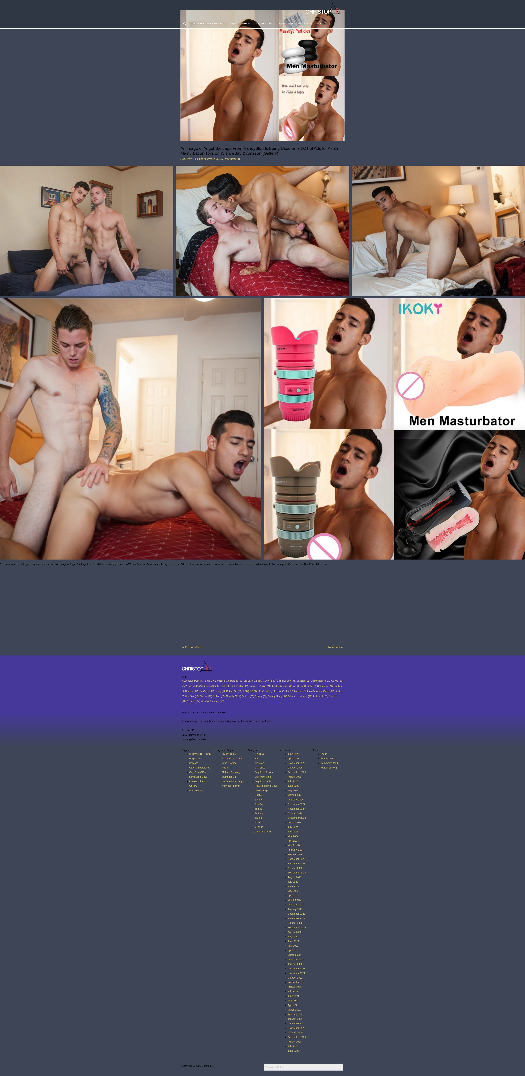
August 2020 (294, 1041)
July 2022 (293, 936)
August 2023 (294, 877)
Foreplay (241, 686)
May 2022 (293, 945)
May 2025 (293, 790)
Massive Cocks (283, 691)
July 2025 (293, 781)
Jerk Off (235, 691)
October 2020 (295, 1032)
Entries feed (327, 758)
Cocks (337, 680)
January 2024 (295, 854)
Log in (323, 754)
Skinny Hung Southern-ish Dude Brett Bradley (232, 759)
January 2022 (295, 964)
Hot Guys (206, 691)
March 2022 (294, 955)
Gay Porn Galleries (240, 23)
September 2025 (297, 772)
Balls (209, 681)
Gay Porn (268, 685)
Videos (206, 701)
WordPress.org (328, 767)
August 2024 (294, 822)
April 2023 (293, 895)
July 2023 (293, 881)
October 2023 (295, 868)
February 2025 (296, 799)
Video (258, 822)
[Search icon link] (184, 23)
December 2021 (296, 968)
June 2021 (293, 996)
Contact (321, 23)
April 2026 (293, 758)
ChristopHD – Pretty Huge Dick (208, 23)
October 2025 (295, 767)
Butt (291, 680)
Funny (254, 686)
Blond (281, 681)
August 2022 (294, 932)
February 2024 (296, 849)
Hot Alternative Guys (210, 159)
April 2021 (293, 1005)
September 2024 (297, 817)
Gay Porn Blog (190, 159)
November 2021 (296, 973)
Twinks (258, 817)
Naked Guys (324, 691)
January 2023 (295, 909)
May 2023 (293, 891)
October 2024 (295, 813)
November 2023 (296, 863)
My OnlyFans (305, 23)
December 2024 (296, 804)
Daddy (218, 686)
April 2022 (293, 950)
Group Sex (325, 686)
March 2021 (294, 1009)
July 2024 (293, 827)
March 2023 (294, 900)
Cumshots (202, 685)
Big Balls (251, 681)
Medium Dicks (304, 691)
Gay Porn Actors (264, 772)
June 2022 (293, 941)
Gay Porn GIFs (264, 23)
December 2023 (296, 859)
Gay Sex (285, 685)
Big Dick (259, 754)
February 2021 (296, 1014)
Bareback (222, 681)
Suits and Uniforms (300, 696)
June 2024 (293, 831)
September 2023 (297, 872)
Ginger (311, 686)
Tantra (258, 808)
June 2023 (293, 886)
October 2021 (295, 977)
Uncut (194, 701)
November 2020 (296, 1028)
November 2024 (296, 808)
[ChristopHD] (324, 9)
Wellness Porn (285, 23)
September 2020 (297, 1037)
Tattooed (320, 696)
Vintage (218, 701)
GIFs (299, 685)
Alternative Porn (193, 680)
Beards (236, 680)
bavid (225, 767)
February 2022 (296, 959)
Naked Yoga (261, 790)
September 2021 (297, 982)
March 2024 (294, 845)
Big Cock (267, 680)
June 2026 (293, 754)
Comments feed (329, 763)
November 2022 (296, 918)
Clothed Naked (321, 680)
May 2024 (293, 836)
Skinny (261, 696)
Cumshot (260, 767)
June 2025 (293, 785)
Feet (229, 686)
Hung (221, 691)
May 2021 (293, 1000)
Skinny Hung (277, 696)
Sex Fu (259, 804)
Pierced (206, 696)
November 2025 (296, 763)
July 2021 (293, 991)
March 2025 (294, 795)
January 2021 (295, 1019)
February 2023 (296, 904)
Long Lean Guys (257, 691)
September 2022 (297, 927)
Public (219, 696)
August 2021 (294, 987)
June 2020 (293, 1050)
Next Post (335, 647)
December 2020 (296, 1023)
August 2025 (294, 776)
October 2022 (295, 923)
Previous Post (192, 647)
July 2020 (293, 1046)
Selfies (248, 696)
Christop (303, 680)
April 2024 (293, 840)
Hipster (191, 691)
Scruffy (233, 696)
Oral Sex (192, 696)
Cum (187, 685)
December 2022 (296, 913)
